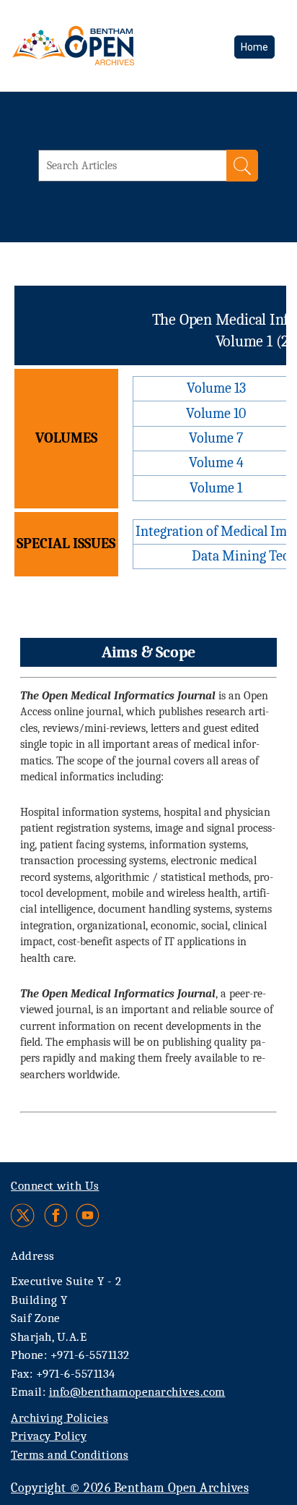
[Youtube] (87, 1215)
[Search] (242, 166)
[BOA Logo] (112, 45)
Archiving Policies (59, 1418)
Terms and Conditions (69, 1455)
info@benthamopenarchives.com (137, 1392)
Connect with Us (55, 1186)
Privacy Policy (49, 1436)
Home (254, 47)
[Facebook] (55, 1215)
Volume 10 (216, 413)
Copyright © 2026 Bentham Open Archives (130, 1488)
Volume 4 (216, 462)
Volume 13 (216, 388)
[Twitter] (23, 1215)
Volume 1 (216, 487)
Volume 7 (216, 438)
